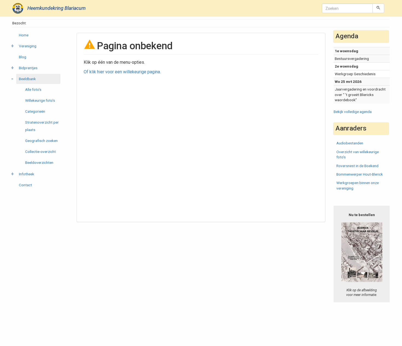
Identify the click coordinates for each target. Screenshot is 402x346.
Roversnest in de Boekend (357, 166)
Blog (22, 57)
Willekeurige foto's (40, 100)
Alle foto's (33, 89)
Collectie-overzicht (40, 151)
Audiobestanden (349, 143)
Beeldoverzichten (39, 162)
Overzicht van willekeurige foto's (357, 154)
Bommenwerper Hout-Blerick (359, 174)
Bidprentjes (28, 68)
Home (23, 35)
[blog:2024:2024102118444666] (361, 252)
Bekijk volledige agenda (353, 111)
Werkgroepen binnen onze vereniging (357, 185)
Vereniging (27, 46)
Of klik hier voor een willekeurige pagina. (122, 71)
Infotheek (26, 174)
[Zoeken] (378, 8)
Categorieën (35, 111)
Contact (25, 185)
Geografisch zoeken (41, 140)
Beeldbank (27, 79)
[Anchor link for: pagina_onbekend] (178, 45)
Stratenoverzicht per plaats (42, 126)
